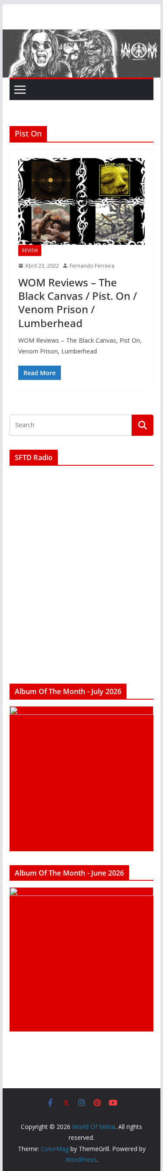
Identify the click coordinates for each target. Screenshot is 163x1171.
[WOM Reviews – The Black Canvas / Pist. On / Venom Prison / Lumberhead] (81, 201)
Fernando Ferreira (92, 265)
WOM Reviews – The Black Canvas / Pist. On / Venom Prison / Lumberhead (77, 302)
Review (30, 250)
